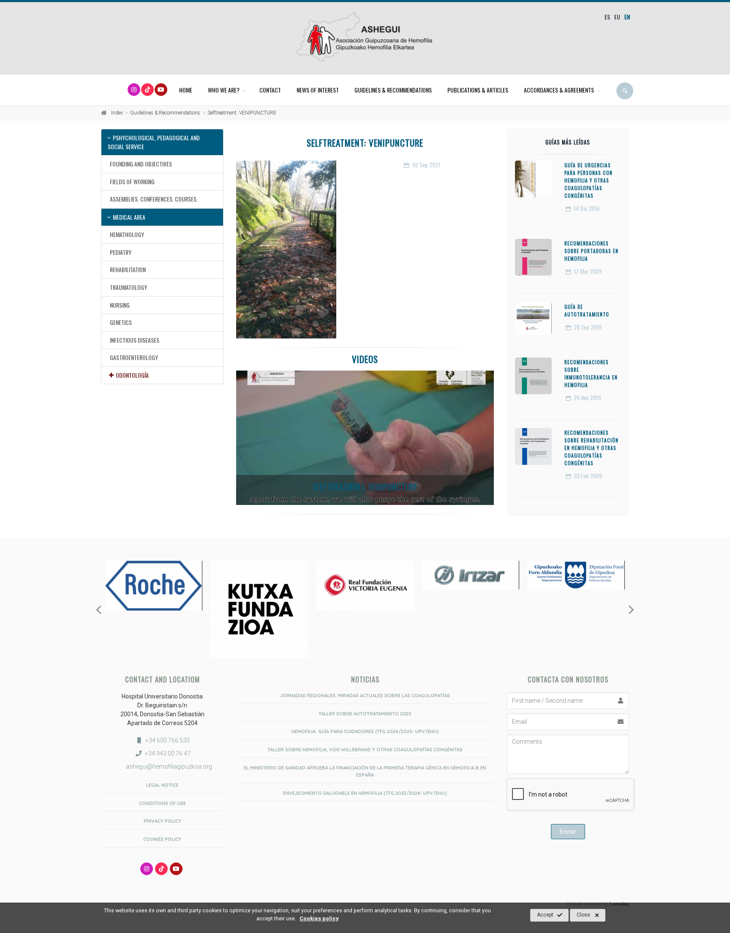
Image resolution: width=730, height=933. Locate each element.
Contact (270, 89)
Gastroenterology (134, 357)
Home (185, 89)
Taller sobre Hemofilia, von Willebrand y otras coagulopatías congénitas (365, 750)
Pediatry (120, 252)
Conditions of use (162, 803)
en (627, 16)
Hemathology (127, 234)
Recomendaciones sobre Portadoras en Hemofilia (591, 251)
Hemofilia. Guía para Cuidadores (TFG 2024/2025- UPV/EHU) (365, 731)
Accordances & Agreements (559, 89)
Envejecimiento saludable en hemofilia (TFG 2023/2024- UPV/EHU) (365, 793)
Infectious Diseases (134, 340)
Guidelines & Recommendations (393, 89)
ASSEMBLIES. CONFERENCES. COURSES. (154, 198)
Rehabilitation (128, 269)
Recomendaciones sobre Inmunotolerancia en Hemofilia (591, 373)
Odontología (132, 375)
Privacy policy (162, 821)
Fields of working (132, 181)
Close (583, 915)
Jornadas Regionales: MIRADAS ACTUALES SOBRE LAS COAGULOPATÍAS (365, 695)
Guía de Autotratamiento (586, 310)
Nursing (120, 304)
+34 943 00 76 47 (168, 753)
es (607, 16)
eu (617, 16)
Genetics (121, 322)
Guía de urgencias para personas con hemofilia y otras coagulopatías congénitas (588, 180)
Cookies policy (162, 839)
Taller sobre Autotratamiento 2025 (365, 714)
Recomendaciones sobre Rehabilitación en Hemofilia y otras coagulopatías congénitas (591, 447)
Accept (545, 915)
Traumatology (128, 287)
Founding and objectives (141, 163)
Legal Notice (162, 785)
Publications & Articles (477, 89)
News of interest (318, 89)
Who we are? (224, 89)
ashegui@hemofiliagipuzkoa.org (168, 766)
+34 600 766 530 (167, 740)
